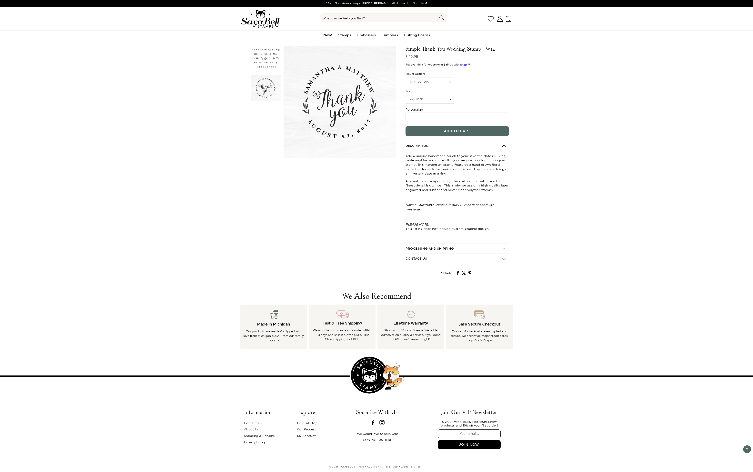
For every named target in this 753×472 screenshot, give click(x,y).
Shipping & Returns (259, 435)
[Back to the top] (747, 449)
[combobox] (383, 18)
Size (408, 91)
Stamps (344, 35)
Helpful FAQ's (307, 423)
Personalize (414, 109)
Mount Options (415, 74)
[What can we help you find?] (441, 17)
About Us (251, 429)
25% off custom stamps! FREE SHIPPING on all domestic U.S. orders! (376, 3)
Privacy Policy (255, 442)
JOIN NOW (469, 444)
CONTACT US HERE (377, 439)
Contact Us (253, 423)
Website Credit (412, 467)
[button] (509, 19)
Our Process (306, 429)
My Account (306, 435)
